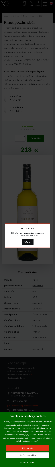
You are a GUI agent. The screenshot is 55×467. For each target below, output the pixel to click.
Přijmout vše (27, 448)
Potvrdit (27, 242)
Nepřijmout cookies (27, 455)
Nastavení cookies (27, 462)
